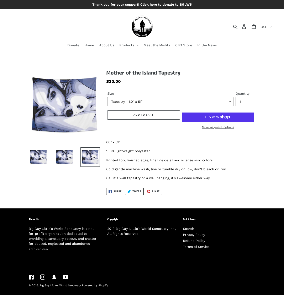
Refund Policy (194, 241)
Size (110, 93)
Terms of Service (196, 247)
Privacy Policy (194, 235)
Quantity (242, 93)
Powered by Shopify (95, 285)
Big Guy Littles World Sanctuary (60, 285)
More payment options (218, 127)
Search (188, 229)
